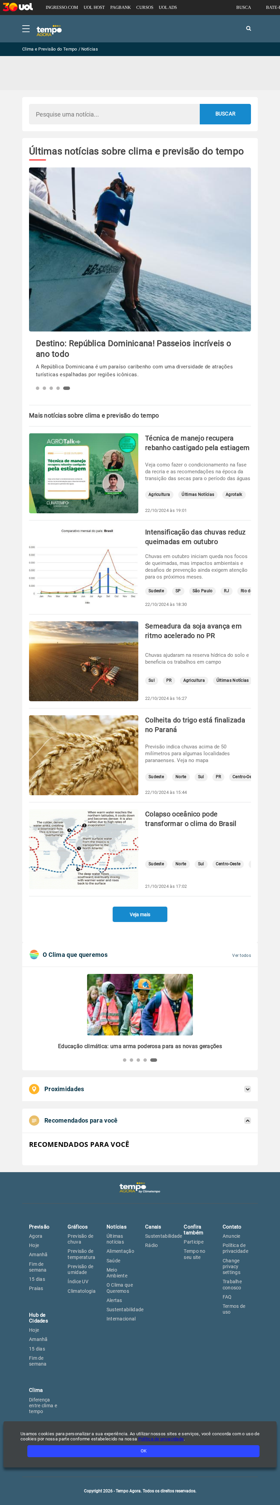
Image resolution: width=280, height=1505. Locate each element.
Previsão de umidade (80, 1269)
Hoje (34, 1245)
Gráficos (78, 1227)
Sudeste (156, 591)
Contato (232, 1227)
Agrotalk (234, 494)
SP (178, 591)
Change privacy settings (231, 1266)
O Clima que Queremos (120, 1287)
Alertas (114, 1300)
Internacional (121, 1318)
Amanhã (38, 1254)
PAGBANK (120, 7)
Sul (152, 680)
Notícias (117, 1227)
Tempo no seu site (194, 1254)
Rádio (151, 1245)
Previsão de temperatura (81, 1254)
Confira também (193, 1230)
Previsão (39, 1227)
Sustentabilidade (125, 1309)
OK (143, 1450)
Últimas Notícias (198, 494)
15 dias (37, 1279)
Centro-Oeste (245, 777)
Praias (36, 1288)
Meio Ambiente (117, 1272)
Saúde (114, 1260)
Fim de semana (38, 1267)
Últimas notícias (115, 1239)
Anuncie (231, 1236)
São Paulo (203, 591)
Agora (36, 1236)
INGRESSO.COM (62, 7)
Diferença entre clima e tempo (43, 1405)
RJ (226, 591)
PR (169, 680)
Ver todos (241, 955)
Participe (194, 1242)
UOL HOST (94, 7)
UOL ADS (168, 7)
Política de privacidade (235, 1248)
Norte (181, 777)
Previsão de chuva (80, 1239)
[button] (39, 388)
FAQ (227, 1297)
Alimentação (120, 1251)
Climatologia (82, 1291)
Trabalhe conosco (232, 1284)
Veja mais (140, 914)
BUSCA (243, 7)
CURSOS (144, 7)
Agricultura (159, 494)
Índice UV (78, 1281)
